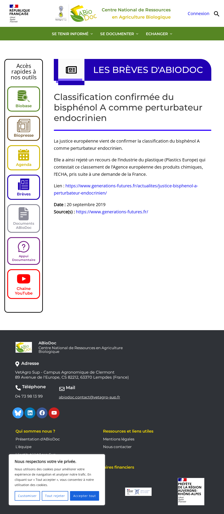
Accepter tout (84, 496)
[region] (57, 479)
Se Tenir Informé (70, 34)
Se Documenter (117, 34)
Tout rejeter (55, 496)
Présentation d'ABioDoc (38, 439)
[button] (217, 13)
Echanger (157, 34)
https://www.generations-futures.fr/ (112, 212)
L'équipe (24, 447)
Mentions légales (118, 439)
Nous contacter (117, 447)
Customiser (27, 496)
